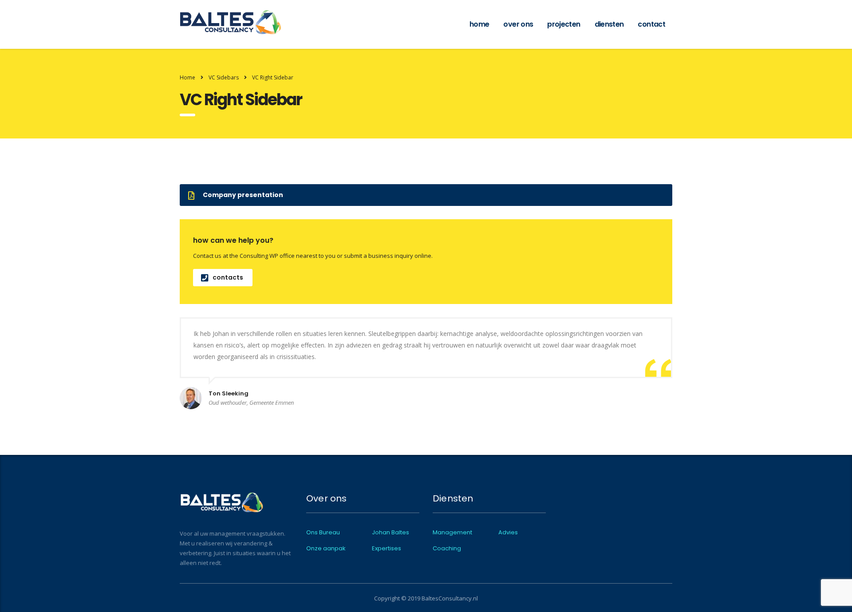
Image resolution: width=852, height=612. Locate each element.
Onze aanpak (326, 548)
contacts (228, 277)
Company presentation (243, 194)
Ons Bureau (323, 532)
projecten (563, 24)
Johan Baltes (390, 532)
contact (651, 24)
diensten (609, 24)
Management (452, 532)
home (479, 24)
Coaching (447, 548)
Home (187, 77)
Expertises (386, 548)
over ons (518, 24)
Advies (508, 532)
